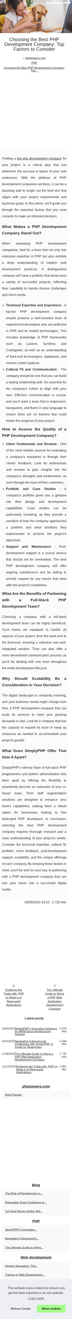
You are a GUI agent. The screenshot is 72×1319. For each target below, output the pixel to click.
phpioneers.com (35, 58)
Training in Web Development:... (25, 1274)
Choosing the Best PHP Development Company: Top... (34, 69)
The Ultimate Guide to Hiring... (24, 1247)
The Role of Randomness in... (24, 1193)
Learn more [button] (36, 1298)
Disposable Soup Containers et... (26, 1202)
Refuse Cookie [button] (21, 1308)
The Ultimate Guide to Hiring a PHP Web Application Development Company (54, 999)
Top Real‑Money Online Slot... (24, 1211)
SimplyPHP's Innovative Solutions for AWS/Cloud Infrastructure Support (36, 1031)
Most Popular (13, 1094)
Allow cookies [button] (51, 1308)
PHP (34, 62)
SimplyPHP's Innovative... (21, 1229)
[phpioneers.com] (36, 16)
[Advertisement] (36, 111)
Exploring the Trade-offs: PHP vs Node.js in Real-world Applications (14, 997)
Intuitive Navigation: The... (21, 1265)
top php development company (39, 158)
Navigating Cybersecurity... (22, 1238)
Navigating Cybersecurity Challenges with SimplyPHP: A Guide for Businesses (34, 1044)
